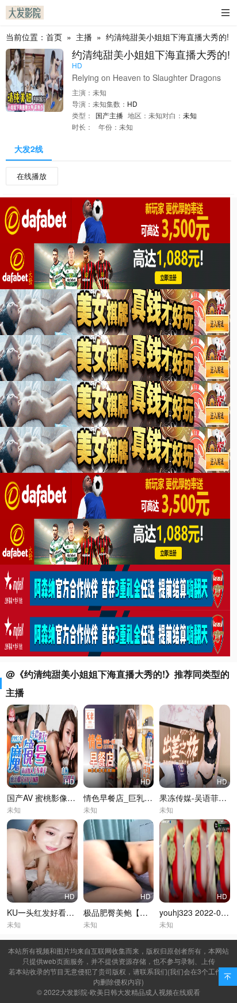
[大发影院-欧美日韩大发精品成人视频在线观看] (25, 13)
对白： (172, 115)
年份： (108, 126)
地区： (138, 115)
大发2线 (28, 148)
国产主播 (109, 115)
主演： (82, 92)
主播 (84, 36)
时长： (82, 126)
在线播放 (32, 175)
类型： (82, 115)
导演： (82, 103)
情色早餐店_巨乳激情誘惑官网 (138, 797)
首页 (54, 36)
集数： (116, 103)
